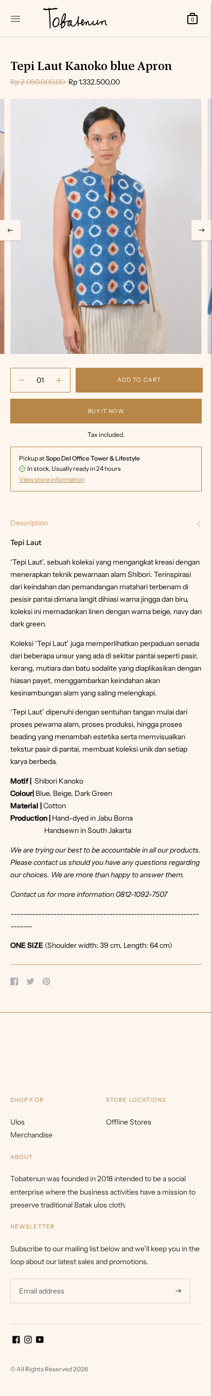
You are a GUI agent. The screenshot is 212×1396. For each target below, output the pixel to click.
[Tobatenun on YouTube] (40, 1341)
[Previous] (10, 230)
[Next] (201, 230)
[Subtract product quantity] (59, 380)
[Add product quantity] (21, 380)
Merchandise (31, 1134)
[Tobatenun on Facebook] (16, 1341)
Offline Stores (128, 1122)
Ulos (17, 1122)
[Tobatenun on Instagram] (28, 1341)
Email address (40, 1278)
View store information (51, 479)
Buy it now (106, 411)
